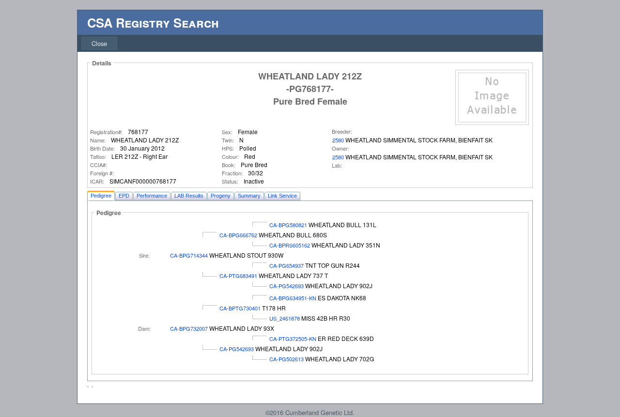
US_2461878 (284, 318)
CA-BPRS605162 (289, 245)
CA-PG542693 (286, 286)
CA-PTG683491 (238, 275)
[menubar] (99, 43)
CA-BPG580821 (288, 225)
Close (99, 43)
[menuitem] (99, 43)
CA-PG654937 (286, 265)
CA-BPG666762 (238, 235)
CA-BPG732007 (189, 328)
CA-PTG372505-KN (292, 338)
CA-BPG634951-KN (292, 298)
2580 (338, 140)
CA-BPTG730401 (240, 308)
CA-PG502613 (286, 359)
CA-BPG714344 (189, 255)
